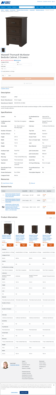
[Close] (53, 385)
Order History (42, 363)
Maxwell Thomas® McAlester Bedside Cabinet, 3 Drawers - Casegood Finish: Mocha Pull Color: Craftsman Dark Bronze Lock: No (21, 237)
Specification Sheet (8, 183)
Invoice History (42, 364)
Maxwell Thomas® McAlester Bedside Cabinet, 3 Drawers (6, 237)
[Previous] (47, 218)
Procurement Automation (28, 378)
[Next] (54, 218)
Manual (33, 183)
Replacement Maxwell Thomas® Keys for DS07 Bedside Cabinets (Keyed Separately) (12, 195)
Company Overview (26, 373)
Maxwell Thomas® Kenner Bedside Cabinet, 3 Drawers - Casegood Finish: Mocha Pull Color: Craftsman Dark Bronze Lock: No (48, 237)
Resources (39, 1)
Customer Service (47, 1)
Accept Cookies (24, 392)
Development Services (27, 375)
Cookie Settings (14, 392)
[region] (28, 389)
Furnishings (12, 10)
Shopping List (42, 366)
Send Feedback (25, 366)
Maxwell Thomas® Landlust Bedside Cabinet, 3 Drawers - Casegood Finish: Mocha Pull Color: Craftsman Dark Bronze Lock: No (34, 237)
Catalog (7, 10)
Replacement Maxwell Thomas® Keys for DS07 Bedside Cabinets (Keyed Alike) (12, 200)
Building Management (27, 377)
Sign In (53, 1)
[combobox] (8, 64)
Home (2, 10)
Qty (3, 245)
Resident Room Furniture (22, 10)
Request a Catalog (26, 368)
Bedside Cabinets (40, 10)
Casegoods (32, 10)
